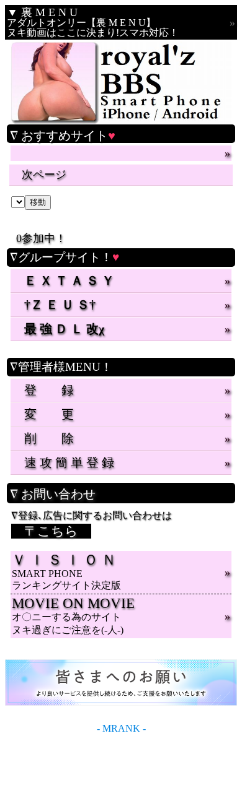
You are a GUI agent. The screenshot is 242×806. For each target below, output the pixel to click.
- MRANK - (121, 728)
